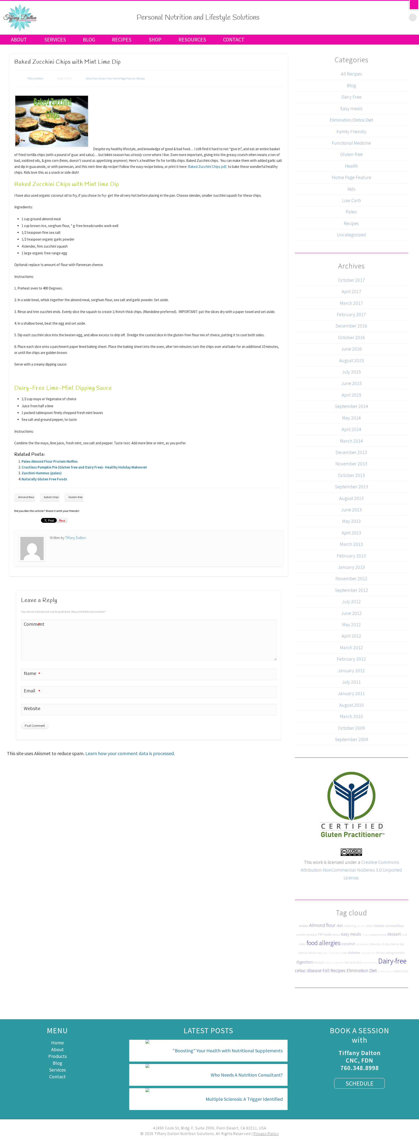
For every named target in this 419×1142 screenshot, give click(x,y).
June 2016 (351, 349)
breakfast (311, 934)
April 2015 (351, 395)
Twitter (372, 17)
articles (312, 952)
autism (303, 925)
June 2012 (351, 613)
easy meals (351, 934)
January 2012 (351, 670)
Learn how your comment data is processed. (130, 753)
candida (300, 934)
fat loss (380, 952)
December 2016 (351, 326)
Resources (192, 39)
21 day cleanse (390, 944)
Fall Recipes (334, 970)
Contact (233, 39)
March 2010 (351, 716)
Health (351, 166)
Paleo (351, 212)
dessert (394, 934)
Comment (32, 624)
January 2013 (351, 567)
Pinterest (382, 17)
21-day (328, 962)
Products (57, 1056)
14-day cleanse (385, 971)
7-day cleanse (335, 952)
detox (369, 926)
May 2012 (351, 624)
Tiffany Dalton (35, 78)
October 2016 (351, 337)
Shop (155, 39)
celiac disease (308, 970)
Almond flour (26, 497)
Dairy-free (392, 960)
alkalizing (350, 926)
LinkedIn (403, 17)
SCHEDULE (359, 1083)
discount (319, 962)
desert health (370, 962)
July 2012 (351, 601)
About (19, 39)
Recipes (121, 39)
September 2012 (351, 590)
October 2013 (351, 475)
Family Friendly (351, 131)
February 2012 (351, 659)
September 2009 (351, 739)
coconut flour (394, 925)
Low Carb (351, 200)
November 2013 (351, 464)
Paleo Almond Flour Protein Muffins (50, 461)
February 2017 (351, 314)
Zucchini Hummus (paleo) (42, 473)
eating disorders (395, 952)
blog (324, 952)
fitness (365, 934)
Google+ (392, 17)
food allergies (323, 943)
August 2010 (351, 705)
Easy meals (351, 108)
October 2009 (351, 728)
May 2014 (351, 418)
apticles (361, 926)
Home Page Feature (124, 78)
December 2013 (351, 452)
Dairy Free (91, 78)
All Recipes (351, 74)
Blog (89, 39)
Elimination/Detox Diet (351, 120)
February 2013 (351, 556)
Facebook (362, 17)
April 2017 (351, 291)
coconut (348, 943)
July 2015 (351, 372)
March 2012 (351, 647)
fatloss (336, 934)
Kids (351, 189)
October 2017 (351, 280)
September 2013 (351, 487)
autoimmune (378, 934)
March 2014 (351, 441)
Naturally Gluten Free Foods (44, 479)
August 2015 (351, 360)
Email (32, 691)
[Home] (20, 30)
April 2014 (351, 429)
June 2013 (351, 510)
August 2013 (351, 498)
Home (57, 1043)
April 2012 (351, 636)
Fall (347, 962)
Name (32, 674)
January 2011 (351, 693)
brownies (375, 944)
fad (345, 952)
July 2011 (351, 682)
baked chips (51, 497)
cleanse (378, 925)
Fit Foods (324, 934)
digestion (304, 962)
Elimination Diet (361, 970)
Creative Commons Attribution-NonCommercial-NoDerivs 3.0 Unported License (351, 870)
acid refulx (356, 962)
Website (32, 708)
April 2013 (351, 533)
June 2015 (351, 383)
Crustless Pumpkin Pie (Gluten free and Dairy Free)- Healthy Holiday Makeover (84, 467)
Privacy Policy (266, 1133)
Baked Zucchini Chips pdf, (208, 166)
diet (340, 925)
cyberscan (338, 962)
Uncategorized (351, 235)
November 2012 (351, 578)
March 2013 (351, 544)
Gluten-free (105, 78)
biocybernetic (368, 952)
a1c (319, 952)
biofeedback (362, 944)
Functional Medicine (351, 143)
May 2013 (351, 521)
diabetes (354, 952)
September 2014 (351, 406)
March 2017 (351, 303)
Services (55, 39)
